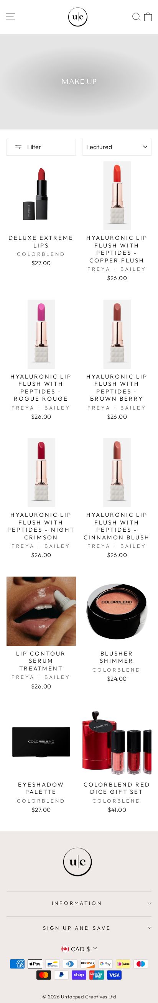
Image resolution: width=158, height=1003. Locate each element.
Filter (33, 147)
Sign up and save (77, 928)
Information (77, 903)
